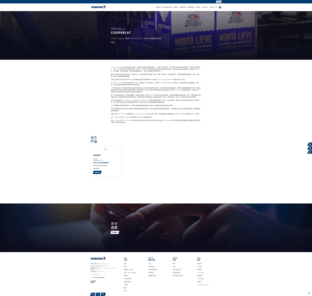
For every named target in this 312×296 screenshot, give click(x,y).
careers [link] (205, 7)
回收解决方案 (152, 275)
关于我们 (199, 266)
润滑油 (126, 275)
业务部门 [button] (175, 7)
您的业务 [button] (158, 7)
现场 (174, 263)
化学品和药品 (128, 278)
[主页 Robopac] (98, 7)
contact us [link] (213, 7)
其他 (125, 291)
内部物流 (150, 272)
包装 (149, 263)
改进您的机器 (176, 269)
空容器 (126, 285)
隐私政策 (199, 275)
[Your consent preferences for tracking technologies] (309, 293)
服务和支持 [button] (183, 7)
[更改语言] (220, 7)
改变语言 (93, 281)
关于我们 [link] (198, 7)
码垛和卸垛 (151, 266)
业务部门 (199, 263)
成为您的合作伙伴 (178, 275)
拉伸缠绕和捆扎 (152, 269)
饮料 (125, 263)
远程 (174, 266)
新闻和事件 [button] (191, 7)
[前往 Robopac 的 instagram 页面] (98, 294)
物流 (125, 288)
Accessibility (200, 272)
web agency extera (95, 274)
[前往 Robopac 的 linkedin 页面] (92, 294)
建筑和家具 (127, 282)
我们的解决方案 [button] (167, 7)
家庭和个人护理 (128, 269)
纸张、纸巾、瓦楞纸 (130, 272)
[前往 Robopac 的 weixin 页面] (103, 294)
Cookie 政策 (200, 278)
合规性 (199, 282)
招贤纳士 (199, 269)
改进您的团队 (176, 272)
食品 (125, 266)
